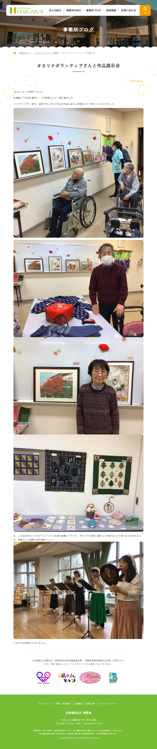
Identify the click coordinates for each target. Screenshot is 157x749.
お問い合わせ (128, 10)
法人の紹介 (55, 10)
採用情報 (111, 10)
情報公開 (90, 703)
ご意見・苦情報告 (62, 703)
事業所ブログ (93, 10)
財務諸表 (78, 703)
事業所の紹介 (73, 10)
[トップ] (14, 53)
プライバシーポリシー (108, 703)
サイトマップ (44, 703)
